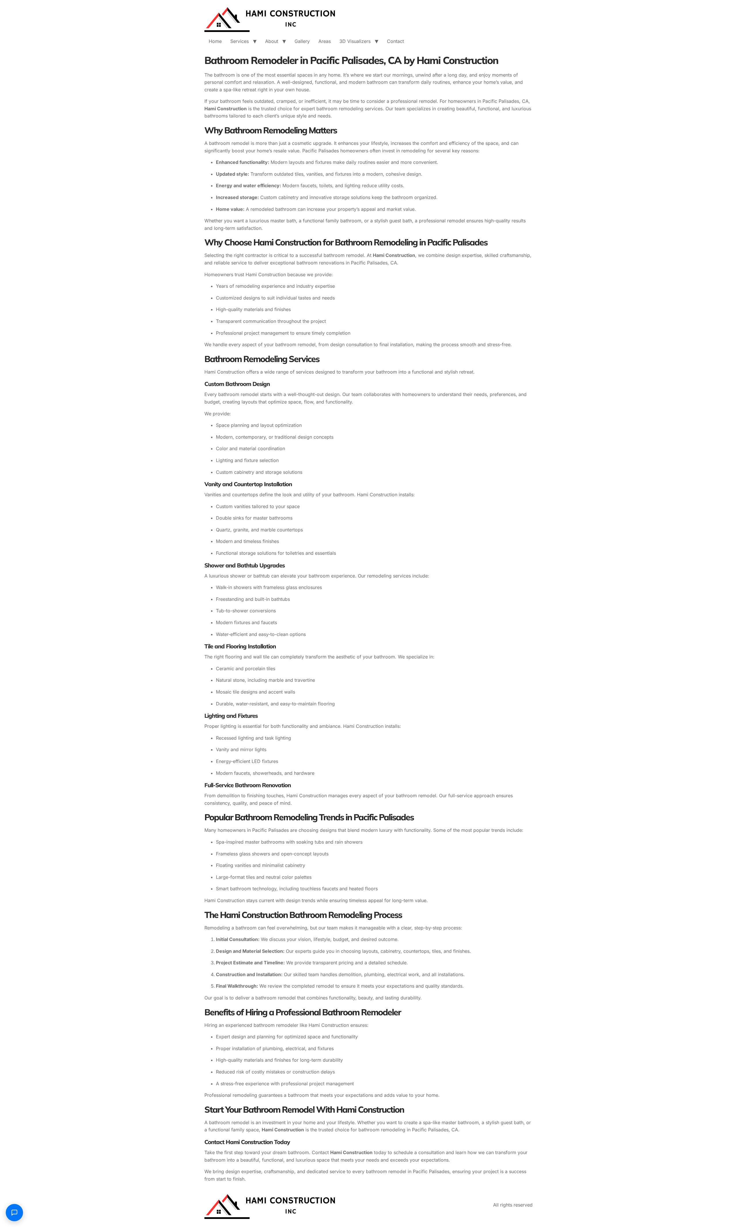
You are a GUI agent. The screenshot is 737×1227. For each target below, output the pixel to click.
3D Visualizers (355, 41)
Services (239, 41)
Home (215, 41)
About (271, 41)
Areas (324, 41)
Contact (395, 41)
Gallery (302, 41)
